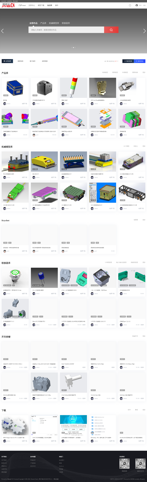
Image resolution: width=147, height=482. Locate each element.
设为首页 (4, 1)
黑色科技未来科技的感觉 (97, 247)
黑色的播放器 (65, 247)
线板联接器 (134, 262)
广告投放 (33, 463)
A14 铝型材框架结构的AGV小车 (128, 205)
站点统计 (61, 460)
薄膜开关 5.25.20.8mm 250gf (127, 364)
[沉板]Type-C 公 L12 (125, 321)
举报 (60, 463)
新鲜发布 (20, 61)
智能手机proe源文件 (67, 131)
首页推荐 (7, 61)
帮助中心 (4, 466)
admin (8, 103)
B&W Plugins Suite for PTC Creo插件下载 (13, 437)
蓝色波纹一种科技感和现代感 (11, 247)
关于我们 (4, 460)
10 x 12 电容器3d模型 (38, 290)
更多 (144, 72)
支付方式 (33, 466)
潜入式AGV (35, 174)
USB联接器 (108, 262)
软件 (129, 410)
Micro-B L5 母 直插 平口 (38, 321)
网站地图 (15, 1)
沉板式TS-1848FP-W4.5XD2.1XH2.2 (12, 364)
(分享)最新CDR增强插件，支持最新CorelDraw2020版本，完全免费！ (71, 437)
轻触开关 (135, 336)
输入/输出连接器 (121, 262)
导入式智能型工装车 (8, 174)
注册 (144, 5)
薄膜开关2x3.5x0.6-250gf (97, 364)
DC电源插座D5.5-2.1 (8, 321)
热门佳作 (32, 61)
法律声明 (4, 469)
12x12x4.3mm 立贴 (95, 395)
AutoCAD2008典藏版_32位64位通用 (41, 437)
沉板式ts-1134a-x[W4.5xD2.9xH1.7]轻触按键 (43, 364)
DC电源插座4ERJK (125, 290)
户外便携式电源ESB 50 (38, 100)
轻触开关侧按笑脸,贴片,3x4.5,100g (41, 395)
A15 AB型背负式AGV (96, 205)
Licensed (16, 479)
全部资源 (45, 61)
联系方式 (4, 463)
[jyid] (33, 134)
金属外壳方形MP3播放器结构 (98, 131)
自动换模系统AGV (67, 174)
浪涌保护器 (123, 131)
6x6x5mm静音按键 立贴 (9, 395)
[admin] (4, 103)
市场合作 (33, 460)
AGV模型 (126, 146)
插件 (56, 5)
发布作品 (139, 61)
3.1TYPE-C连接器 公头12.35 (98, 321)
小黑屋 (61, 472)
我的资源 (128, 61)
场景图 (136, 220)
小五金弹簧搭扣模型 (125, 100)
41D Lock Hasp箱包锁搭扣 (97, 100)
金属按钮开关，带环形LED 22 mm (12, 290)
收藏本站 (9, 1)
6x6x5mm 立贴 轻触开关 (126, 395)
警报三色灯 (65, 100)
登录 (140, 5)
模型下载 (41, 5)
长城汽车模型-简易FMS (97, 174)
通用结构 (135, 72)
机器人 (136, 146)
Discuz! (9, 479)
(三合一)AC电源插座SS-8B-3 (69, 290)
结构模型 (105, 72)
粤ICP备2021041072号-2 (45, 479)
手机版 (61, 469)
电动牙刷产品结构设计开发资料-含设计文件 (44, 131)
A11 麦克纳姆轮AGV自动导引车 (41, 205)
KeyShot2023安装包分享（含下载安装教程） (131, 437)
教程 (136, 410)
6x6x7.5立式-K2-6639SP (68, 364)
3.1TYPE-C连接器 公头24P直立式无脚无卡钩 (73, 321)
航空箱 (5, 100)
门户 (22, 5)
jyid (37, 135)
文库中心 (31, 5)
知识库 (49, 5)
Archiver (61, 466)
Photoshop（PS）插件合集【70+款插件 (101, 437)
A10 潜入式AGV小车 (8, 205)
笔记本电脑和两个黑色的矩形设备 (41, 247)
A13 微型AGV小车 (67, 205)
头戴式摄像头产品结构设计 (10, 131)
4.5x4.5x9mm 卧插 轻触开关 (69, 395)
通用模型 (115, 72)
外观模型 (125, 72)
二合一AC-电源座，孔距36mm (99, 290)
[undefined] (130, 5)
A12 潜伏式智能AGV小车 (126, 174)
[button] (73, 47)
